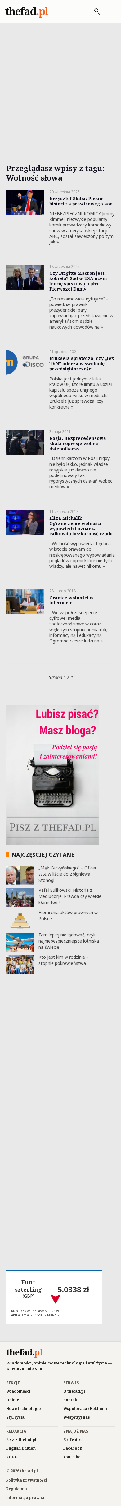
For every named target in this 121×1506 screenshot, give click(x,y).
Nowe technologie (23, 1408)
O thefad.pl (74, 1391)
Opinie (12, 1400)
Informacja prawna (25, 1497)
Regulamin (16, 1488)
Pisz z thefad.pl (21, 1439)
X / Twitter (73, 1439)
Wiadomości (18, 1391)
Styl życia (15, 1417)
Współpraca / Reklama (85, 1408)
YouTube (71, 1457)
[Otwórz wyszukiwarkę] (94, 11)
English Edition (21, 1448)
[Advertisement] (60, 86)
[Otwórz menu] (109, 11)
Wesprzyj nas (76, 1417)
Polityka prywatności (26, 1480)
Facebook (72, 1448)
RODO (12, 1457)
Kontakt (71, 1400)
